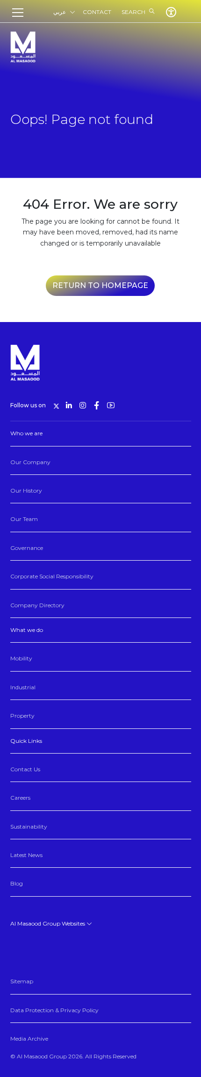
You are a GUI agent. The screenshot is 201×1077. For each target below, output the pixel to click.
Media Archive (29, 1038)
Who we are (26, 433)
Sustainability (28, 826)
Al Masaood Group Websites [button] (48, 923)
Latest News (26, 854)
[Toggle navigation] (20, 12)
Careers (20, 797)
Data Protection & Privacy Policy (54, 1010)
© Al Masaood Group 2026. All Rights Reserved (73, 1056)
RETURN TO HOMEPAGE (100, 285)
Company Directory (37, 605)
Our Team (24, 518)
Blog (16, 883)
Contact (97, 11)
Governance (26, 547)
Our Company (30, 462)
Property (22, 715)
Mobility (21, 658)
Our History (26, 490)
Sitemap (21, 981)
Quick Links (26, 740)
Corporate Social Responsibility (51, 576)
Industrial (23, 687)
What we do (26, 629)
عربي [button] (59, 11)
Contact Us (25, 769)
